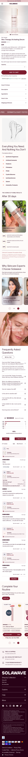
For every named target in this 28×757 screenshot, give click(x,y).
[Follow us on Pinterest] (14, 706)
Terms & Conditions (7, 747)
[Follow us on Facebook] (3, 706)
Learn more (23, 78)
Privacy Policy (17, 747)
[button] (5, 42)
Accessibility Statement (8, 752)
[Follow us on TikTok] (21, 706)
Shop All (4, 680)
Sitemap (18, 752)
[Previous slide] (10, 309)
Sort (14, 443)
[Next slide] (18, 309)
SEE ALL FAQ (8, 357)
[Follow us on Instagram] (10, 706)
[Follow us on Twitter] (7, 706)
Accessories (5, 684)
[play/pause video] (19, 293)
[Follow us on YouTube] (17, 706)
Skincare (4, 682)
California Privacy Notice (17, 750)
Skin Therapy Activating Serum (13, 453)
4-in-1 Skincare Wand (8, 626)
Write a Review (21, 439)
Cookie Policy (5, 750)
